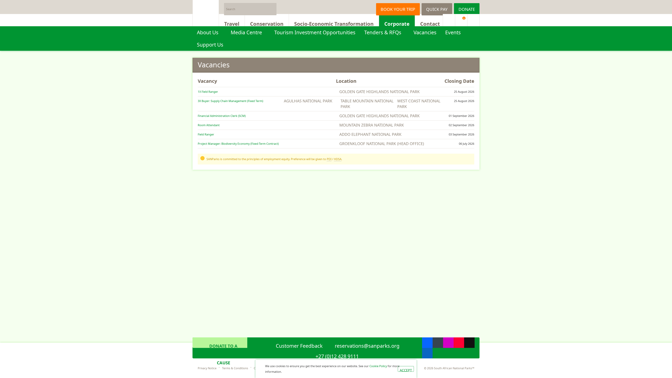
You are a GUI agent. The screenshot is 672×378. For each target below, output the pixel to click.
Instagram (366, 7)
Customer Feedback (299, 345)
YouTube (459, 342)
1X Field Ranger (208, 92)
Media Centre (246, 32)
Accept (406, 370)
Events (453, 32)
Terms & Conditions (235, 368)
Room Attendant (209, 125)
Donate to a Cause (223, 345)
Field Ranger (206, 134)
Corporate (397, 23)
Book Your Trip (398, 9)
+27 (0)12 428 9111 (337, 355)
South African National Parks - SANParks (206, 13)
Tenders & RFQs (382, 32)
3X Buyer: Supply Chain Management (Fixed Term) (230, 101)
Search (272, 7)
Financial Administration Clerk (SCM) (222, 116)
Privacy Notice (207, 368)
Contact (430, 23)
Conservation (267, 23)
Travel (231, 23)
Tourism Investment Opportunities (314, 32)
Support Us (210, 44)
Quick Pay (437, 9)
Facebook (349, 7)
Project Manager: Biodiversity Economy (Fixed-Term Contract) (238, 144)
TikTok (469, 342)
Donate (466, 9)
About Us (207, 32)
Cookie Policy (378, 366)
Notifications (449, 20)
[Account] (473, 20)
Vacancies (425, 32)
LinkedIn (427, 353)
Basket (464, 19)
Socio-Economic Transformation (334, 23)
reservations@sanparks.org (367, 345)
